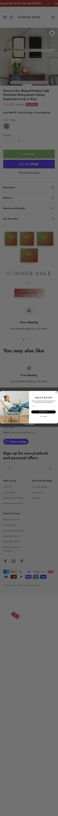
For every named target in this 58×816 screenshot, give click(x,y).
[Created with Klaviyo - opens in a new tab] (29, 424)
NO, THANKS (43, 416)
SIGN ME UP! (43, 412)
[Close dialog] (56, 392)
